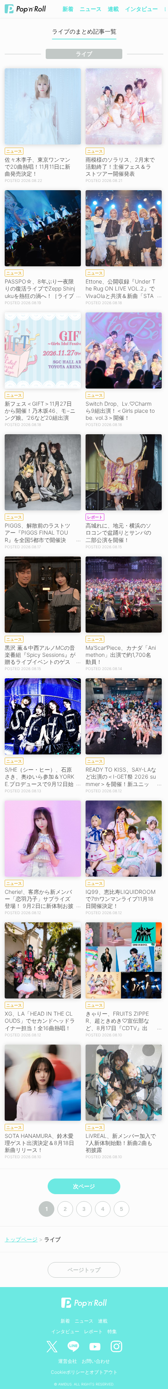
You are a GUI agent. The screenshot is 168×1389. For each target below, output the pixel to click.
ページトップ (84, 1270)
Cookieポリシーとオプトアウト (84, 1372)
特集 (112, 1331)
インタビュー (141, 8)
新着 (68, 8)
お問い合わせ (96, 1361)
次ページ (84, 1186)
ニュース (91, 8)
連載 (113, 8)
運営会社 (67, 1361)
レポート (93, 1331)
